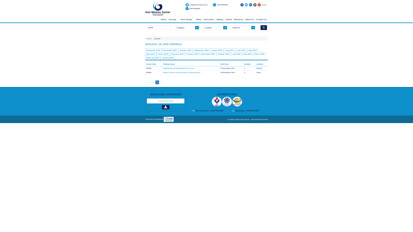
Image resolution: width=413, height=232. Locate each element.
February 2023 (152, 58)
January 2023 (167, 58)
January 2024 (192, 54)
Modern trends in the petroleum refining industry (181, 72)
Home (163, 19)
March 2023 (259, 54)
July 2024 (229, 50)
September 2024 (201, 50)
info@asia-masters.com (198, 5)
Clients (229, 19)
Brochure (238, 19)
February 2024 (177, 54)
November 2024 (170, 50)
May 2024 (252, 50)
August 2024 (217, 50)
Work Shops (186, 19)
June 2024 (241, 50)
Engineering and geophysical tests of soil (178, 68)
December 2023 (208, 54)
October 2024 (185, 50)
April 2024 (150, 54)
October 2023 (223, 54)
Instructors (209, 19)
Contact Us (261, 19)
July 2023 (236, 54)
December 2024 (153, 50)
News (198, 19)
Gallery (219, 19)
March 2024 (163, 54)
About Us (249, 19)
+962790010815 (194, 9)
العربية (264, 5)
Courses (172, 19)
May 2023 (247, 54)
